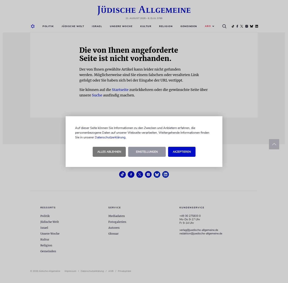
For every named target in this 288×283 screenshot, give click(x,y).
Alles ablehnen (109, 152)
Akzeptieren (182, 152)
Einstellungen (147, 152)
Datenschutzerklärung (110, 137)
